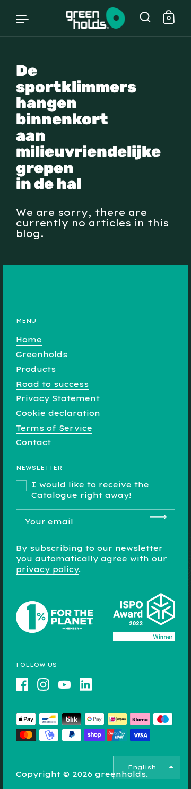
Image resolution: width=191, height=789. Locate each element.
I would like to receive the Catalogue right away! (90, 490)
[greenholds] (95, 18)
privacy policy (47, 569)
